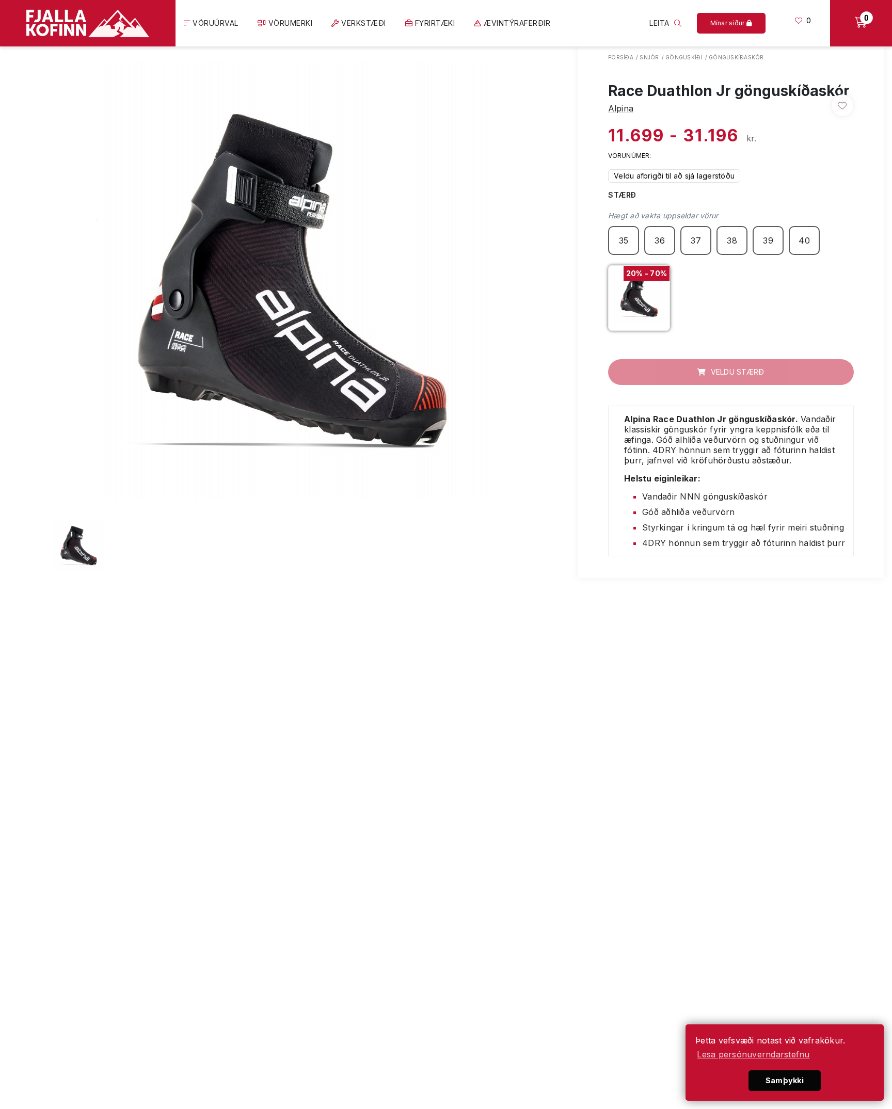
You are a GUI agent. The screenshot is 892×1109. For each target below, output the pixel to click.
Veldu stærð (736, 371)
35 (624, 240)
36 (660, 240)
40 (804, 240)
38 (732, 240)
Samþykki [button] (785, 1080)
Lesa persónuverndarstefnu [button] (753, 1054)
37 (696, 240)
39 (768, 240)
